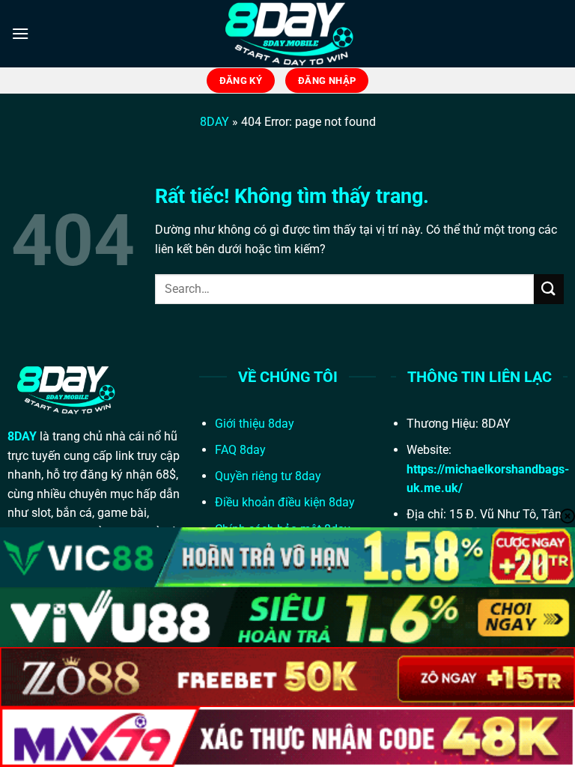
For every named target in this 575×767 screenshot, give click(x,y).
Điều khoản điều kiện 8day (285, 502)
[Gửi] (549, 288)
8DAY (214, 122)
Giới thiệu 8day (254, 423)
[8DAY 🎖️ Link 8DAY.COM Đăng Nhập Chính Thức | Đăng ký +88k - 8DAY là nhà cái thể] (287, 34)
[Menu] (20, 33)
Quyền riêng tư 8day (268, 476)
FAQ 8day (240, 450)
